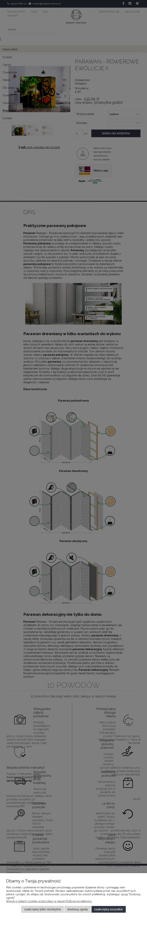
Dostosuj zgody (77, 909)
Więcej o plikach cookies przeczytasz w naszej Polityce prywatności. (49, 901)
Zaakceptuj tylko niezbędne (42, 909)
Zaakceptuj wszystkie (108, 909)
